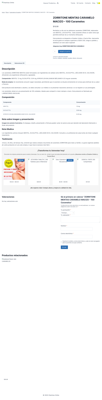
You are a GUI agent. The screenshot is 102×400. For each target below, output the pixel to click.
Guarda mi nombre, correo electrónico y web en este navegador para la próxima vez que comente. (81, 241)
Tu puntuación (66, 210)
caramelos (65, 58)
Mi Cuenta (80, 3)
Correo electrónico (67, 233)
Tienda (73, 3)
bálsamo (60, 58)
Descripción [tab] (7, 63)
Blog (93, 3)
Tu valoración (65, 215)
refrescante (79, 58)
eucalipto (70, 58)
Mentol (74, 58)
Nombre (64, 226)
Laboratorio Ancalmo (63, 56)
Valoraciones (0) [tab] (19, 63)
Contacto (88, 3)
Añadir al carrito (65, 51)
